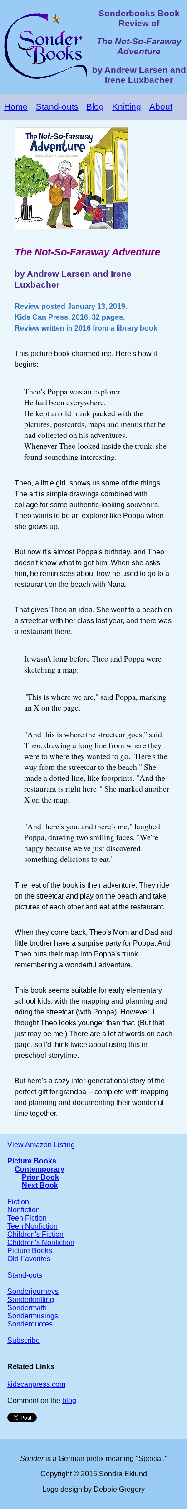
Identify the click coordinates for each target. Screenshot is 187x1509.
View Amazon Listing (41, 1145)
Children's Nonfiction (40, 1242)
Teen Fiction (27, 1218)
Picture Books (31, 1161)
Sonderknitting (30, 1299)
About (160, 106)
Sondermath (27, 1308)
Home (16, 106)
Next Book (40, 1185)
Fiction (18, 1202)
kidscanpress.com (36, 1384)
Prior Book (40, 1177)
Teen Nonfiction (32, 1226)
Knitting (126, 106)
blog (69, 1400)
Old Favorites (28, 1259)
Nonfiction (23, 1210)
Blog (95, 106)
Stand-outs (57, 106)
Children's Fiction (35, 1234)
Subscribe (23, 1340)
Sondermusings (32, 1316)
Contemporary (39, 1169)
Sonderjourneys (33, 1291)
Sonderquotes (30, 1324)
